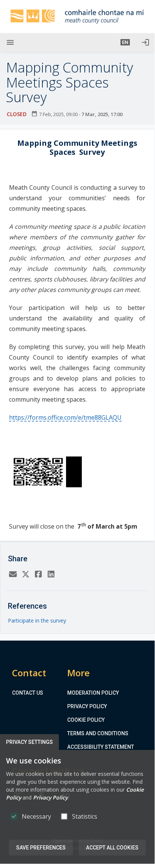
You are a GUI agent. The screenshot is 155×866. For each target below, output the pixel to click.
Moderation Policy (93, 693)
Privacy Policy (87, 706)
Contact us (27, 693)
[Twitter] (25, 574)
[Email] (13, 574)
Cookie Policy (86, 720)
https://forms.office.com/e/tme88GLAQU (65, 417)
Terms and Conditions (97, 733)
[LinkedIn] (51, 574)
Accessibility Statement (100, 747)
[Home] (77, 16)
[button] (125, 42)
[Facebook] (38, 574)
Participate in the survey (37, 620)
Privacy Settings (29, 742)
